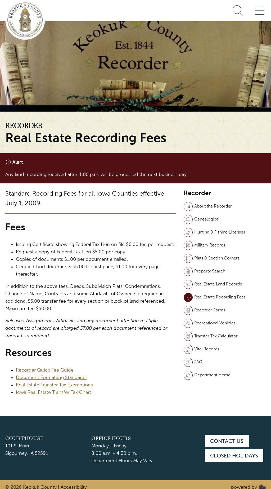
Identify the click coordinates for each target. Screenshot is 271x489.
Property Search (209, 271)
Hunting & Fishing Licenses (219, 232)
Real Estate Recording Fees (220, 297)
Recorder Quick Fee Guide (45, 370)
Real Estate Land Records (218, 284)
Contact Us (226, 441)
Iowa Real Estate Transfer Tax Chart (53, 392)
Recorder (23, 125)
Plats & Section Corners (217, 258)
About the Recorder (213, 206)
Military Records (209, 245)
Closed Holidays (234, 456)
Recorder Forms (209, 310)
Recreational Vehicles (215, 323)
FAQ (198, 362)
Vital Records (206, 349)
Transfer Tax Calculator (216, 336)
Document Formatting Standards (51, 377)
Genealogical (206, 219)
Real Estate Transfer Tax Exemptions (54, 384)
